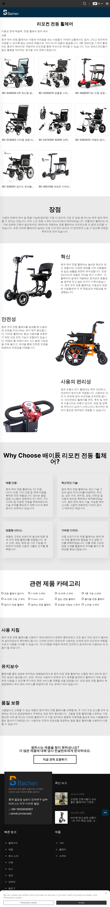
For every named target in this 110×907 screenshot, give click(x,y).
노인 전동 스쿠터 (42, 221)
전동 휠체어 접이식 (14, 593)
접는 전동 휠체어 (66, 599)
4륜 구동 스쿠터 (93, 593)
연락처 (11, 882)
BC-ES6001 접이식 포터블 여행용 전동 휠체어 (27, 186)
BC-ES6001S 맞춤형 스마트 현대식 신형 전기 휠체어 (68, 93)
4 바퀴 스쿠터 (38, 593)
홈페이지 (13, 843)
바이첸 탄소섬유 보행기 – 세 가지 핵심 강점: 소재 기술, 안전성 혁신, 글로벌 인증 (84, 819)
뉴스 (10, 869)
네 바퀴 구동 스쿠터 (14, 599)
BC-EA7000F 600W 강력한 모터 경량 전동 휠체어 (67, 139)
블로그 (11, 888)
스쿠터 (62, 856)
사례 (10, 862)
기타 (61, 843)
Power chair (37, 599)
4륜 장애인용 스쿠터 (90, 43)
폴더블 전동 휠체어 (94, 599)
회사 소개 (13, 856)
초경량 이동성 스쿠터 (69, 604)
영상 (10, 875)
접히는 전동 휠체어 (41, 604)
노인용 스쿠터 (92, 604)
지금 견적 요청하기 (55, 759)
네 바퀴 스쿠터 (65, 593)
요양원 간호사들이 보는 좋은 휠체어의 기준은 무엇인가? (83, 800)
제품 (10, 849)
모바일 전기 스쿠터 (92, 274)
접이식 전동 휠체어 (14, 604)
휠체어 (62, 849)
